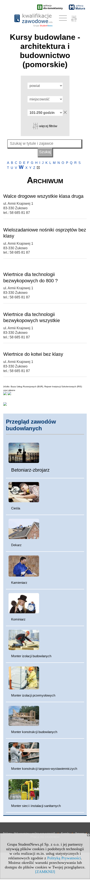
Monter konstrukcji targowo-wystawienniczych (44, 768)
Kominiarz (18, 619)
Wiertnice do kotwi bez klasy (33, 354)
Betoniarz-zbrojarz (30, 470)
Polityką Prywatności (64, 858)
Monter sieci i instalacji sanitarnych (36, 806)
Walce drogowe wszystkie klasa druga (43, 196)
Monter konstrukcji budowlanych (34, 732)
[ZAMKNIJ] (45, 872)
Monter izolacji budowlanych (31, 656)
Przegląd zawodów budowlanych (31, 425)
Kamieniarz (19, 582)
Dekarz (16, 545)
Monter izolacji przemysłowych (33, 695)
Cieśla (15, 508)
